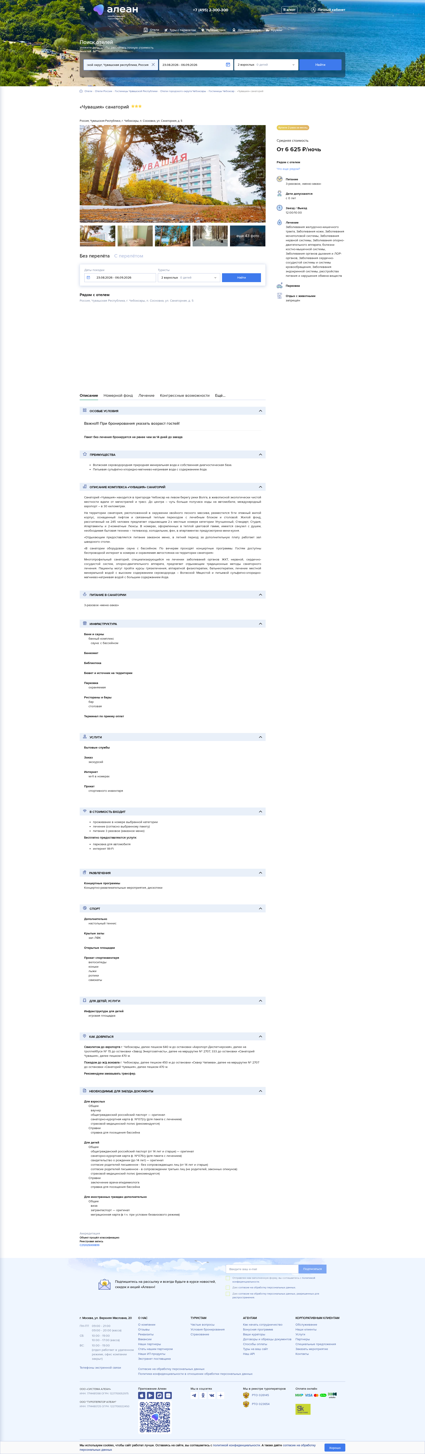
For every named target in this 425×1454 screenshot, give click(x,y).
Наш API (249, 1354)
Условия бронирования (208, 1329)
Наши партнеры (149, 1344)
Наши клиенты (306, 1329)
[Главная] (81, 91)
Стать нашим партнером (155, 1349)
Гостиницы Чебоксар (221, 91)
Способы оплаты (255, 1344)
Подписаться (312, 1269)
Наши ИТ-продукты (151, 1354)
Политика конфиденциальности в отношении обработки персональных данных (195, 1374)
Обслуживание (306, 1324)
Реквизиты (146, 1334)
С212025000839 (89, 1245)
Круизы (276, 30)
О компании (146, 1324)
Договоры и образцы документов (267, 1339)
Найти (320, 65)
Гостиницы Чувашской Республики (136, 91)
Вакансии (145, 1339)
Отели (88, 91)
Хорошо (335, 1448)
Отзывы (144, 1329)
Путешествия (216, 30)
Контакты (302, 1354)
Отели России (103, 91)
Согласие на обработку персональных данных (171, 1369)
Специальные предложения (316, 1344)
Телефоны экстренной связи (100, 1368)
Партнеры (303, 1339)
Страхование (200, 1334)
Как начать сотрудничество (262, 1324)
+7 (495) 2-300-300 (210, 10)
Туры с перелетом (183, 30)
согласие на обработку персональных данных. (267, 1287)
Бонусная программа (258, 1329)
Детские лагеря (249, 30)
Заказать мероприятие (312, 1349)
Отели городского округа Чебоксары (183, 91)
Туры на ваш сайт (255, 1349)
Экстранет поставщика (154, 1359)
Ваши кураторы (254, 1334)
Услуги (300, 1334)
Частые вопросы (202, 1324)
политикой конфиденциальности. (237, 1445)
